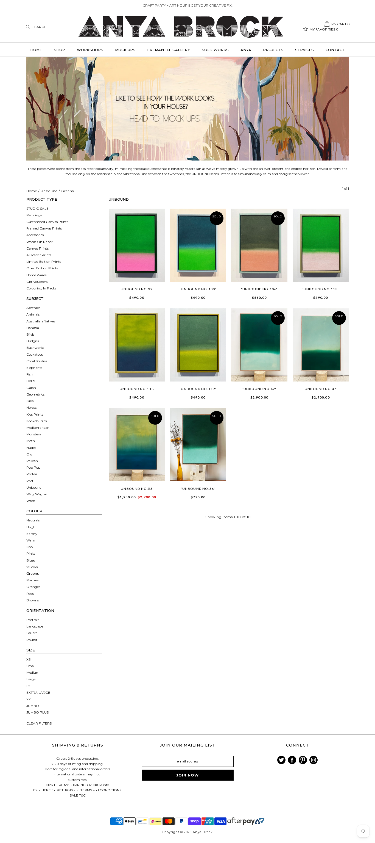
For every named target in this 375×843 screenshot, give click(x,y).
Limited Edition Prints (43, 261)
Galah (31, 388)
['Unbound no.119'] (198, 345)
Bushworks (35, 348)
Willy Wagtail (36, 494)
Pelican (32, 461)
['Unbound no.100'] (198, 245)
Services (304, 50)
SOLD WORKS (215, 50)
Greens (32, 573)
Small (30, 666)
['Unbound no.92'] (137, 245)
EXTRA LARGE (38, 692)
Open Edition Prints (42, 268)
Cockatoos (34, 354)
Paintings (34, 215)
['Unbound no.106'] (259, 245)
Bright (31, 527)
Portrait (32, 620)
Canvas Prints (37, 248)
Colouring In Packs (41, 288)
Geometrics (35, 394)
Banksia (32, 328)
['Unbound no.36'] (198, 444)
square (31, 633)
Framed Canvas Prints (44, 228)
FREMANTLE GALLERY (168, 50)
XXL (29, 699)
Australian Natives (40, 321)
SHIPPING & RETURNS (77, 745)
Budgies (32, 341)
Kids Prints (34, 414)
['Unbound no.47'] (321, 345)
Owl (29, 454)
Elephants (34, 368)
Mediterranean (37, 427)
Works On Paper (39, 242)
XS (28, 659)
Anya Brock (203, 832)
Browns (32, 600)
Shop (59, 50)
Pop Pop (33, 467)
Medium (33, 672)
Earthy (31, 534)
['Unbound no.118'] (137, 345)
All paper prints (38, 255)
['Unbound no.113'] (321, 245)
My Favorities (324, 29)
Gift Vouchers (36, 282)
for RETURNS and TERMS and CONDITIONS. (87, 790)
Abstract (33, 308)
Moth (30, 441)
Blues (30, 560)
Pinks (30, 553)
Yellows (32, 567)
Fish (29, 374)
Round (31, 640)
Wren (30, 501)
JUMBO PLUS (37, 712)
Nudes (31, 448)
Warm (31, 540)
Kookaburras (36, 421)
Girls (29, 401)
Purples (32, 580)
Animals (33, 314)
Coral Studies (36, 361)
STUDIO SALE (37, 208)
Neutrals (33, 520)
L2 (28, 686)
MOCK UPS (125, 50)
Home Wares (36, 275)
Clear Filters (39, 723)
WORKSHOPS (90, 50)
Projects (273, 50)
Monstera (33, 434)
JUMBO (32, 706)
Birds (30, 334)
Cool (29, 547)
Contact (335, 50)
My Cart (340, 24)
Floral (30, 381)
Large (30, 679)
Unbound (49, 191)
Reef (29, 481)
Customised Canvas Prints (47, 222)
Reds (30, 594)
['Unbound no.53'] (137, 444)
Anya (245, 50)
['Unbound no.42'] (259, 345)
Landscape (34, 626)
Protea (31, 474)
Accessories (35, 235)
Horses (31, 407)
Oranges (33, 587)
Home (36, 50)
